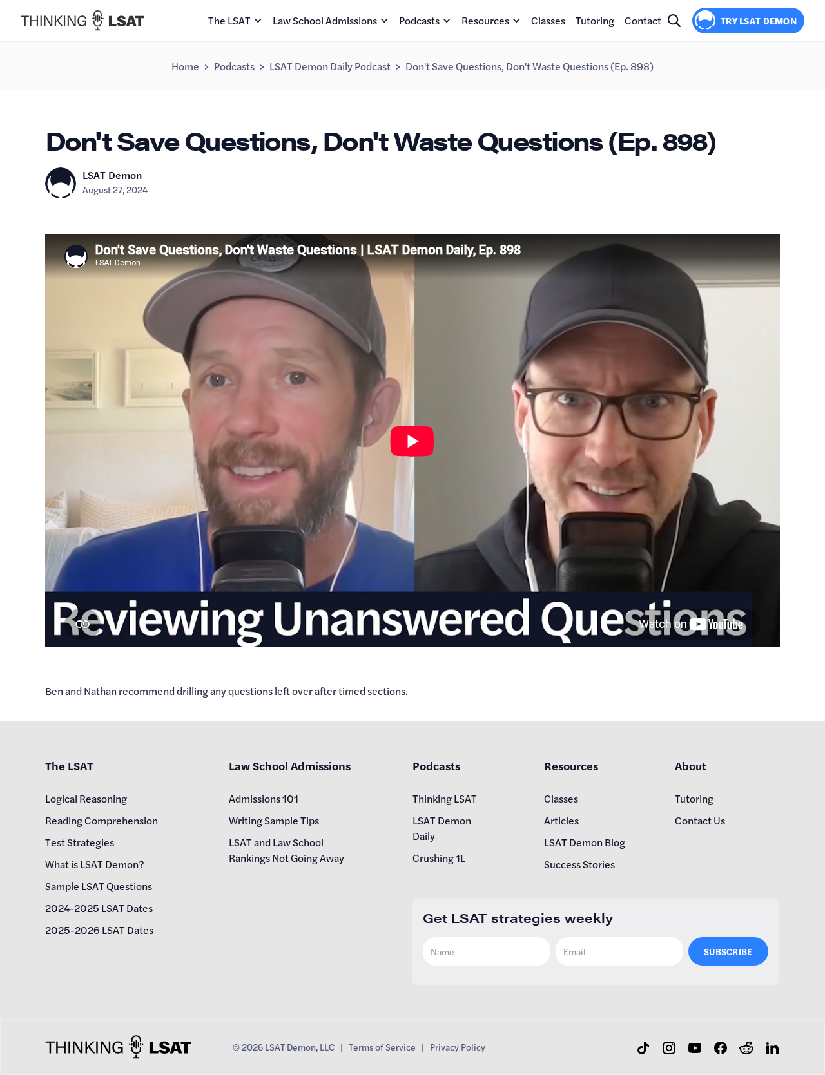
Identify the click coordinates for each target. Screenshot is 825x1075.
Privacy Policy (457, 1046)
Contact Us (700, 820)
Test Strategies (79, 842)
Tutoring (595, 20)
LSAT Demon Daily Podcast (330, 66)
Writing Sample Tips (274, 820)
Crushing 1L (438, 857)
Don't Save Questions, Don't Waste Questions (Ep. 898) (529, 66)
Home (185, 66)
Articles (561, 820)
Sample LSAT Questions (98, 886)
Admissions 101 (263, 798)
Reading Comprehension (101, 820)
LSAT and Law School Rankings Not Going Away (286, 850)
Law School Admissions (325, 20)
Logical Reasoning (86, 798)
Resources (485, 20)
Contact (643, 20)
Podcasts (419, 20)
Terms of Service (382, 1046)
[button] (235, 20)
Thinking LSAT (444, 798)
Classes (548, 20)
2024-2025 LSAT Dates (99, 907)
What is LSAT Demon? (94, 864)
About (690, 765)
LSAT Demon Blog (584, 842)
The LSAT (229, 20)
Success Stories (579, 864)
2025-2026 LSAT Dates (99, 929)
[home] (82, 20)
